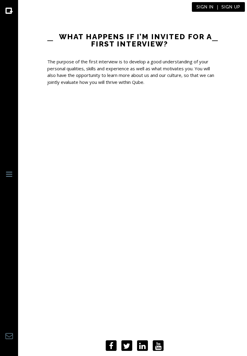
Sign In (205, 7)
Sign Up (230, 7)
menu (9, 177)
